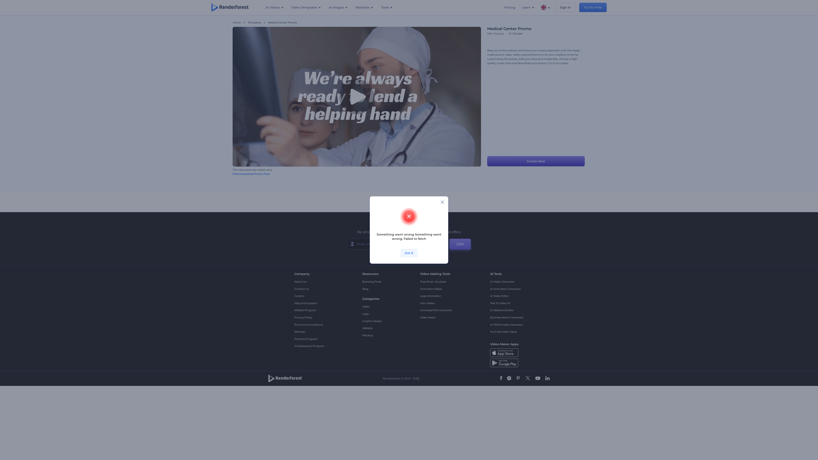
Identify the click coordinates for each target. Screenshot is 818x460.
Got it (409, 253)
